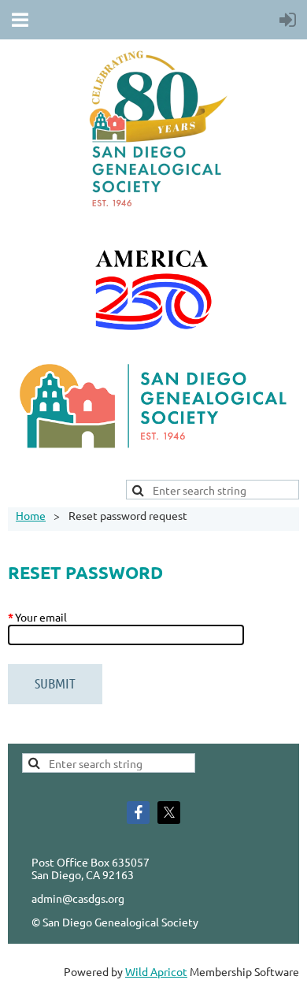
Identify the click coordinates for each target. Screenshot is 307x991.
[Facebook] (138, 812)
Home (31, 515)
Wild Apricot (156, 971)
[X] (168, 812)
